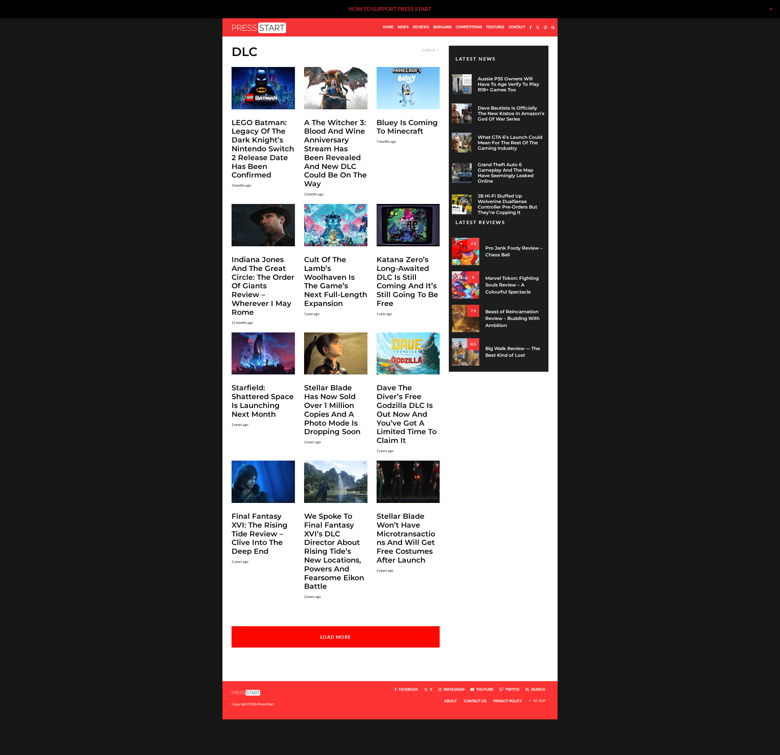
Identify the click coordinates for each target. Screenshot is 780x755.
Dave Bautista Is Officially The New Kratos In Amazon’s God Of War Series (511, 113)
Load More (335, 637)
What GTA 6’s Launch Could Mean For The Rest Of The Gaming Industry (510, 143)
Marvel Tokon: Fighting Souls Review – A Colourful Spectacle (512, 285)
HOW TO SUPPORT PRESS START (390, 8)
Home (388, 27)
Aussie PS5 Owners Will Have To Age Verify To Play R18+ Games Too (508, 84)
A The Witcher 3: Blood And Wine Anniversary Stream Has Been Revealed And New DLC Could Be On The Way (335, 153)
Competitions (469, 27)
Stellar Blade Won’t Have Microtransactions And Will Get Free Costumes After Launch (406, 538)
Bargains (442, 27)
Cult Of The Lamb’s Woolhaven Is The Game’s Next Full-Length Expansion (335, 281)
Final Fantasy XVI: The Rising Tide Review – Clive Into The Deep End (260, 534)
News (403, 27)
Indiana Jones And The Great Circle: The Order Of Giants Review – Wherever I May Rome (263, 286)
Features (495, 27)
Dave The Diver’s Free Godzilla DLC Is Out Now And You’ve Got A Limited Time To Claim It (407, 414)
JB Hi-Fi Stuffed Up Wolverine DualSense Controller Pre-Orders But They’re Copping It (507, 204)
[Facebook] (530, 27)
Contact (517, 27)
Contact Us (475, 701)
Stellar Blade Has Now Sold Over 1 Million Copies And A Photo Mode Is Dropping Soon (332, 410)
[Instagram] (545, 27)
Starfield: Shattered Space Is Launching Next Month (263, 401)
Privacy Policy (507, 701)
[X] (538, 27)
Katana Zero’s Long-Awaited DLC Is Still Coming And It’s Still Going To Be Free (407, 281)
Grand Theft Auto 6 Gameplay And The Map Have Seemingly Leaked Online (506, 173)
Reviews (421, 27)
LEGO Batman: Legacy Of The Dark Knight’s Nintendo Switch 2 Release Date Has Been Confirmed (263, 149)
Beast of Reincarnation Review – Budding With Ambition (512, 318)
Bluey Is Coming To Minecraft (407, 127)
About (450, 701)
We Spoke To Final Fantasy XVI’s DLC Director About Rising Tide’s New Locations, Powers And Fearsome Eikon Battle (334, 551)
